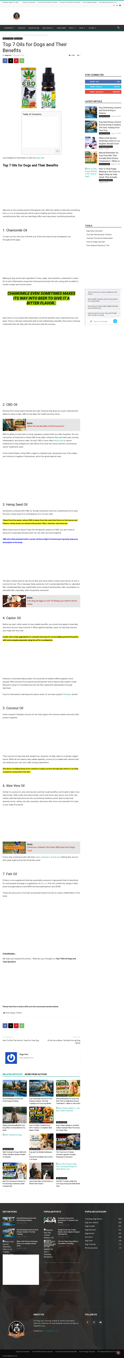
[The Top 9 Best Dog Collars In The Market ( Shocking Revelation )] (50, 1249)
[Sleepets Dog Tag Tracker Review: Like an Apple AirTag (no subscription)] (50, 1237)
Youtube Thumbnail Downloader (70, 2)
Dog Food (21, 28)
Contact (91, 28)
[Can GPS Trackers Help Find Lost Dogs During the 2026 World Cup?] (68, 1171)
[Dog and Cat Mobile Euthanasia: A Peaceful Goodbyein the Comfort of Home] (41, 1141)
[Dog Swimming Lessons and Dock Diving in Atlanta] (15, 1088)
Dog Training (46, 28)
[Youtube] (120, 5)
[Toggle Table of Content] (56, 151)
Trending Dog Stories (106, 146)
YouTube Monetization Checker (47, 2)
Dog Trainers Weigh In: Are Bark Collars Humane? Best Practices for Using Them (68, 1127)
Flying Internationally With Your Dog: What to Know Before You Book (14, 1127)
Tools (81, 28)
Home (5, 35)
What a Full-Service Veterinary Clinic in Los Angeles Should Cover (109, 141)
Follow (117, 87)
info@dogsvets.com (51, 1331)
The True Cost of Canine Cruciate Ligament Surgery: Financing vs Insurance (66, 1154)
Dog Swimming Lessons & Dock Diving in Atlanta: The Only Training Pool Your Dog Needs (40, 1101)
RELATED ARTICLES (12, 1074)
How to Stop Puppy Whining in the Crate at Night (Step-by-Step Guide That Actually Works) (60, 1294)
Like (118, 82)
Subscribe (116, 92)
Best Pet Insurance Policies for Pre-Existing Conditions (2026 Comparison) (14, 1183)
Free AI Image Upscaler (90, 2)
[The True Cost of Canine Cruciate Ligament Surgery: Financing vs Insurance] (68, 1141)
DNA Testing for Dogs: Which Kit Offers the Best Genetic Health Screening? (14, 1154)
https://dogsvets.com (26, 1058)
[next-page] (8, 1190)
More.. (71, 28)
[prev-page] (4, 1190)
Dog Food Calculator (29, 2)
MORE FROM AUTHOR (36, 1074)
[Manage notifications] (118, 1353)
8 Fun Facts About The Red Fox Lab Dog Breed (64, 1041)
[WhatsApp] (21, 60)
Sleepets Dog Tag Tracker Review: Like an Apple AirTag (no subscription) (69, 1232)
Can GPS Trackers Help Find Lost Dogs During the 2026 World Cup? (68, 1183)
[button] (118, 28)
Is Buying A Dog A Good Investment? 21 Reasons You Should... (68, 1220)
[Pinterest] (16, 60)
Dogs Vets (8, 55)
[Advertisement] (77, 16)
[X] (117, 5)
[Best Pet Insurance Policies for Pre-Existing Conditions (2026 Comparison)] (15, 1171)
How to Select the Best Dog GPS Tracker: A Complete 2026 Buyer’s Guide (40, 1127)
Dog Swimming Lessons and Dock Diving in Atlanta (110, 110)
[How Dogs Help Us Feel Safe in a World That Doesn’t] (41, 1171)
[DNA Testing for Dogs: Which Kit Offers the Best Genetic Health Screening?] (15, 1141)
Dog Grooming (33, 28)
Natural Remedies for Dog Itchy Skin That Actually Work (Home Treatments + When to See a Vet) (68, 1101)
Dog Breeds (8, 28)
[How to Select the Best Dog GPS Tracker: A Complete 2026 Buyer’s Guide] (41, 1115)
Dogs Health (61, 28)
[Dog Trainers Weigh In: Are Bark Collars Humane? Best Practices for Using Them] (68, 1115)
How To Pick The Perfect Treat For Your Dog (21, 1040)
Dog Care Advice (14, 35)
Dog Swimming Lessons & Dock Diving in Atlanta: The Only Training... (27, 1232)
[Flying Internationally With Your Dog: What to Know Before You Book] (15, 1115)
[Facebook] (114, 5)
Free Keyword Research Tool (108, 2)
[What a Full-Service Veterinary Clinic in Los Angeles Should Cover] (91, 143)
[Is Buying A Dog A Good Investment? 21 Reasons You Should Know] (50, 1220)
